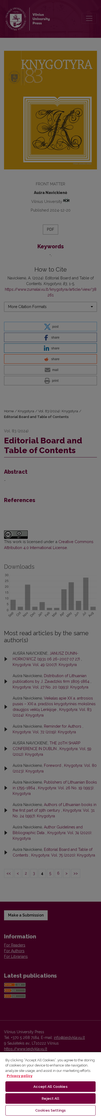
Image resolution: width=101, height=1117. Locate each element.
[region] (50, 1084)
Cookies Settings (50, 1110)
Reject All (50, 1098)
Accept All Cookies (50, 1087)
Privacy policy (19, 1076)
